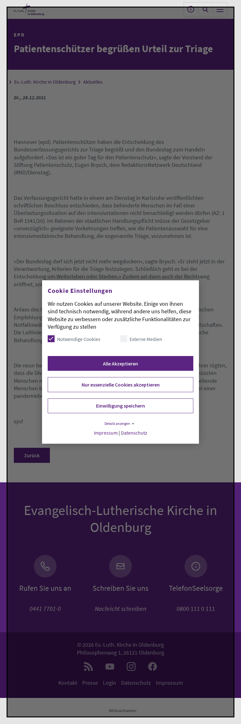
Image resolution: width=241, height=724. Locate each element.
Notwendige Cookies (78, 339)
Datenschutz (134, 433)
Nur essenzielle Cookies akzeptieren (121, 384)
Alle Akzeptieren (120, 363)
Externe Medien (146, 339)
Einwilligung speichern (120, 406)
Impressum (106, 433)
